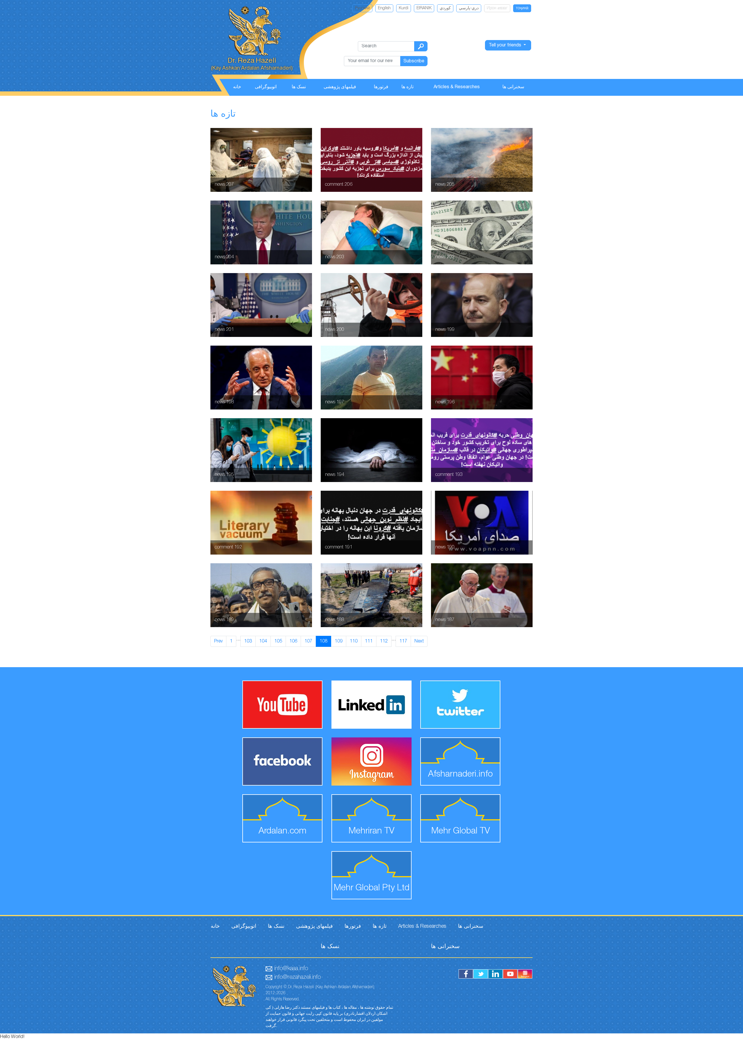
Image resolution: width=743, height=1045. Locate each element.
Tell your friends (505, 45)
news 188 (371, 595)
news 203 (371, 232)
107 (308, 641)
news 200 (371, 305)
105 (278, 641)
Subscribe (413, 61)
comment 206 (371, 160)
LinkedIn (495, 974)
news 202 (482, 232)
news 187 (482, 595)
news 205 (482, 160)
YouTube (510, 974)
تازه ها (407, 87)
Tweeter (480, 974)
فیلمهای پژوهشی (340, 87)
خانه (237, 87)
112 (384, 641)
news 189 (261, 595)
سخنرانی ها (513, 87)
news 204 (261, 232)
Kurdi (403, 8)
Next (419, 641)
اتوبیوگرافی (266, 87)
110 (354, 641)
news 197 (371, 377)
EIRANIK (424, 8)
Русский (362, 8)
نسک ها (299, 87)
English (384, 8)
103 (248, 641)
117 (403, 641)
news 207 (261, 160)
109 (338, 641)
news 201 (261, 305)
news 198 (261, 377)
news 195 (261, 450)
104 (263, 641)
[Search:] (421, 46)
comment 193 (482, 450)
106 (293, 641)
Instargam (525, 974)
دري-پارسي (469, 8)
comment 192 (261, 523)
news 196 (482, 377)
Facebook (466, 974)
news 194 (371, 450)
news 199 (482, 305)
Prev (218, 641)
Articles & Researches (457, 87)
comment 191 (371, 523)
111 (369, 641)
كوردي (445, 8)
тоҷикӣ (522, 8)
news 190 (482, 523)
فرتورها (381, 87)
